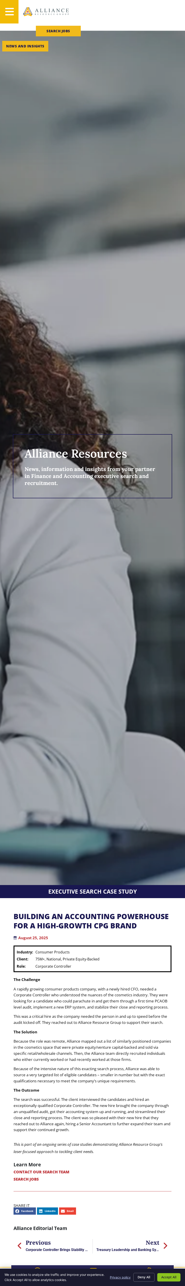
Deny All (144, 1277)
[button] (25, 1211)
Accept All (168, 1277)
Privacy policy (120, 1277)
